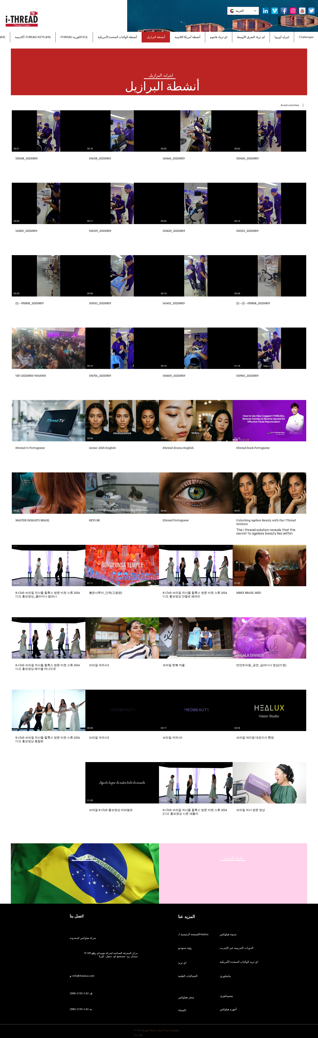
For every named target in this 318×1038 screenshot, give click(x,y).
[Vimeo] (274, 11)
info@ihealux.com (83, 976)
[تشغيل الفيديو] (269, 131)
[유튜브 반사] (302, 11)
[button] (292, 105)
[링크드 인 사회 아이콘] (265, 11)
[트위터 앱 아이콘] (311, 11)
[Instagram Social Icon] (293, 11)
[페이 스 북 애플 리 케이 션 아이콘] (284, 11)
